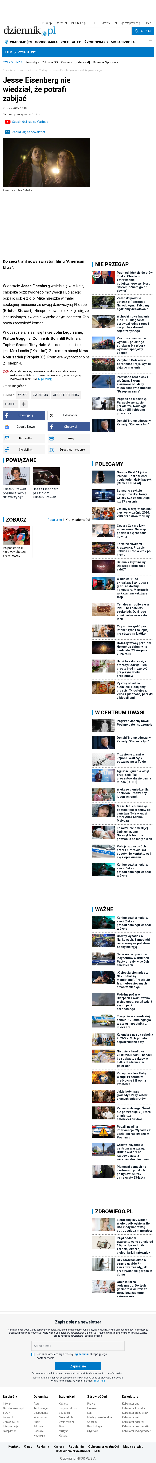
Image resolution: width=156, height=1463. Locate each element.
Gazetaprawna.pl (13, 1408)
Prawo (91, 1403)
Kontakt (14, 1446)
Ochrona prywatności (103, 1446)
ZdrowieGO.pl (109, 23)
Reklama (43, 1446)
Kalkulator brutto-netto (136, 1426)
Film (8, 52)
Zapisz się (78, 1366)
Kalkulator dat (130, 1403)
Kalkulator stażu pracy (135, 1412)
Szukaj (145, 31)
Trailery (43, 70)
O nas (28, 1446)
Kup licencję (45, 379)
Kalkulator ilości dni (133, 1408)
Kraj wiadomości (78, 520)
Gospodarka (41, 1412)
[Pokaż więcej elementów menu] (150, 42)
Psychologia (94, 1426)
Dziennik (7, 70)
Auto (37, 1403)
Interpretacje (10, 1426)
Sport (37, 1421)
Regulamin (76, 1446)
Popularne (55, 520)
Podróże (39, 1431)
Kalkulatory (130, 1396)
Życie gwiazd (67, 1421)
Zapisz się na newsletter (28, 132)
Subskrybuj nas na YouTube (30, 122)
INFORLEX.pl (78, 23)
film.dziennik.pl (25, 70)
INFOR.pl (47, 23)
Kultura (63, 1435)
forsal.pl (62, 23)
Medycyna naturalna (99, 1417)
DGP (93, 23)
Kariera (59, 1446)
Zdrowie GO (50, 62)
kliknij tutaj (99, 1380)
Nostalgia (32, 62)
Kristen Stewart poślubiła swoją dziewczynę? (14, 493)
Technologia (41, 1408)
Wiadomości (41, 1417)
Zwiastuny (27, 52)
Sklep (148, 23)
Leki (89, 1412)
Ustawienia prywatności (73, 1451)
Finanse (92, 1408)
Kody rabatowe (68, 1408)
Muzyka (63, 1431)
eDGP (6, 1412)
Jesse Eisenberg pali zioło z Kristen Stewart (45, 493)
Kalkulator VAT (131, 1417)
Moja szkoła (66, 1417)
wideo (23, 395)
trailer (11, 404)
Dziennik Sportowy (105, 62)
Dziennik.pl (41, 1396)
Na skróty (10, 1396)
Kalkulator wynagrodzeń (136, 1431)
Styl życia (93, 1431)
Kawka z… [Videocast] (75, 62)
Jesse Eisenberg (66, 395)
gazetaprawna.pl (131, 23)
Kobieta (63, 1403)
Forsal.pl (8, 1417)
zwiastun (40, 395)
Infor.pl (7, 1403)
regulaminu (80, 1354)
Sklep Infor (9, 1431)
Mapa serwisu (133, 1446)
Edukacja (64, 1412)
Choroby (92, 1421)
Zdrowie (39, 1426)
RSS (97, 1451)
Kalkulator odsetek (133, 1421)
